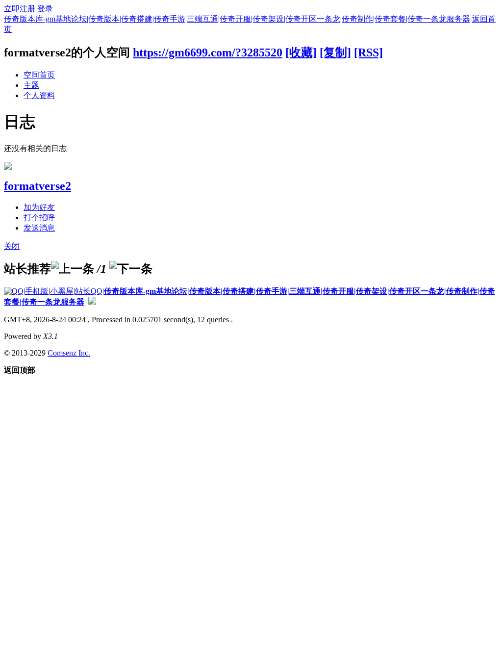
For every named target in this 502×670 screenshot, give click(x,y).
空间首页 (39, 75)
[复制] (335, 52)
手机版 (37, 291)
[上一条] (72, 269)
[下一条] (130, 269)
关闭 (12, 246)
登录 (45, 8)
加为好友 (39, 207)
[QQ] (14, 291)
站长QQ (88, 291)
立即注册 (19, 8)
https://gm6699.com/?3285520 (207, 52)
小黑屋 (62, 291)
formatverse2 (37, 186)
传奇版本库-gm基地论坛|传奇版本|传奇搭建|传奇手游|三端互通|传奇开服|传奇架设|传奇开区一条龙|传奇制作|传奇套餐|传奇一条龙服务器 (237, 19)
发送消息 (39, 228)
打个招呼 (39, 217)
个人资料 (39, 95)
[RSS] (368, 52)
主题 (31, 85)
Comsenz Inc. (69, 353)
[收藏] (301, 52)
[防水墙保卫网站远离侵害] (92, 302)
